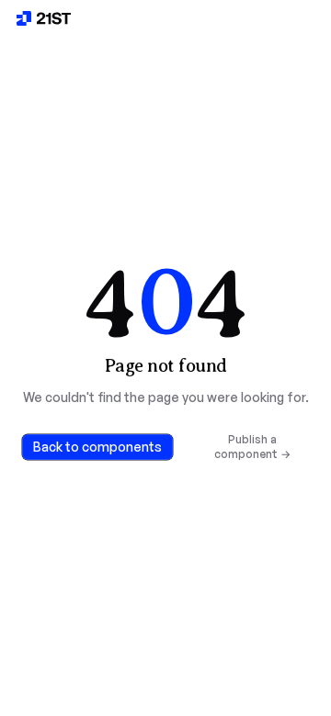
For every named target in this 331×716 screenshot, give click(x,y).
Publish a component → (252, 446)
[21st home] (44, 18)
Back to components (97, 446)
